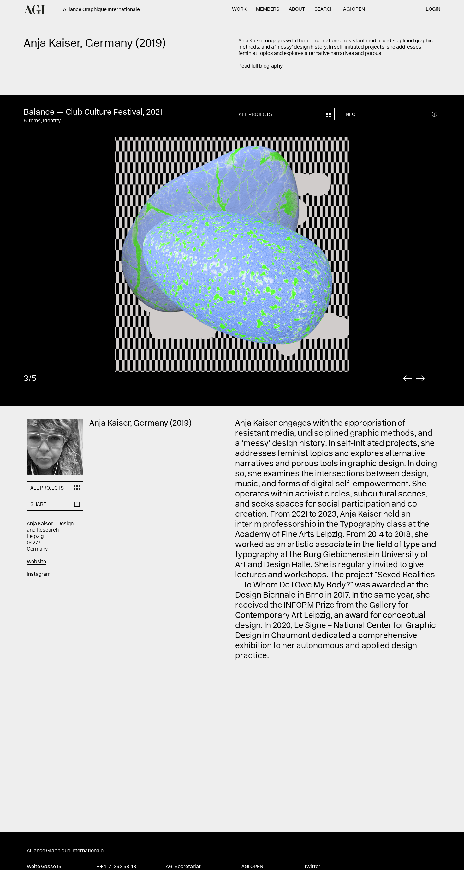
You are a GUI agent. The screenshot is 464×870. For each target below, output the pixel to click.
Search (324, 9)
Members (267, 9)
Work (239, 9)
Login (433, 9)
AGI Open (354, 9)
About (297, 9)
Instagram (39, 574)
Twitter (312, 866)
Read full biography (260, 66)
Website (36, 561)
